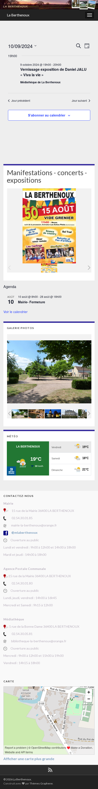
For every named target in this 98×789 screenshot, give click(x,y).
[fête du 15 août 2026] (49, 267)
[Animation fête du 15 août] (36, 414)
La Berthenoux (18, 15)
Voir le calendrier (15, 311)
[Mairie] (70, 414)
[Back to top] (87, 778)
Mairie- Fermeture (31, 302)
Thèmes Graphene (41, 783)
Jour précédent (20, 100)
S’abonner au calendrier (46, 115)
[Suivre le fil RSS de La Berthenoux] (50, 769)
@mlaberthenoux (24, 532)
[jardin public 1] (20, 414)
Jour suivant (79, 100)
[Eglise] (53, 414)
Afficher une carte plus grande (28, 758)
